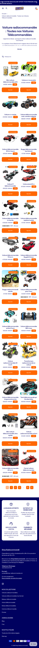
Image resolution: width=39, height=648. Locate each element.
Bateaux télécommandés (9, 599)
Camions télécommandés (9, 609)
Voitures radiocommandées (10, 592)
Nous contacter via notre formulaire (12, 578)
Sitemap (4, 636)
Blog (3, 621)
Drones (4, 612)
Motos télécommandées (9, 606)
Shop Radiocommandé (22, 645)
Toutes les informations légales (11, 633)
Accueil (4, 13)
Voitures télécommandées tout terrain (13, 596)
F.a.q (3, 624)
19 (27, 487)
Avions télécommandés (8, 602)
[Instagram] (3, 584)
